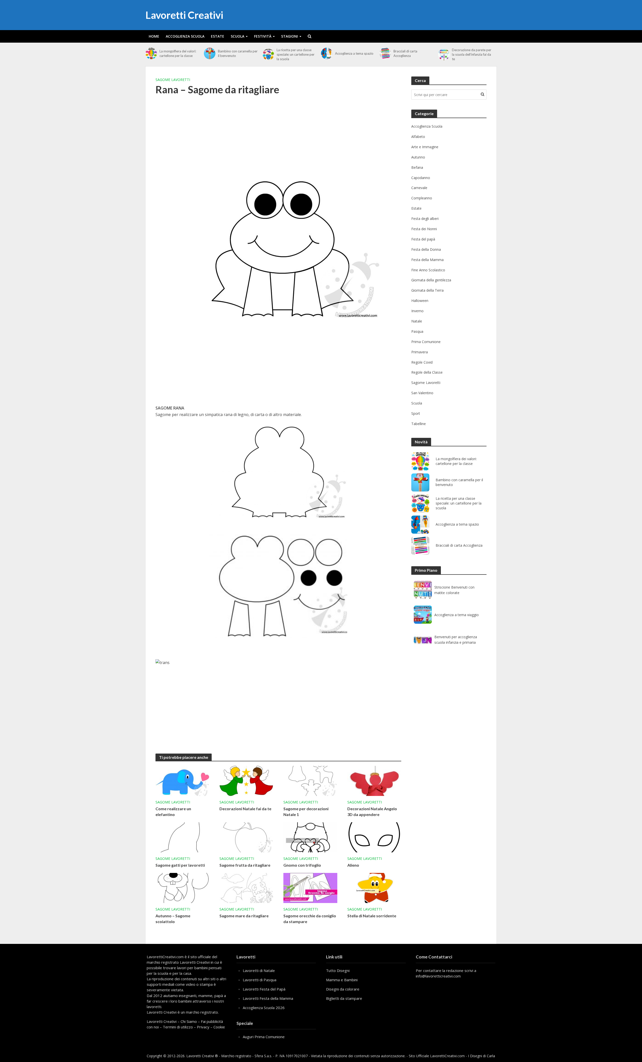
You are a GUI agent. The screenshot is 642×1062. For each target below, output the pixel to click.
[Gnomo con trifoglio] (310, 837)
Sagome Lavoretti (172, 79)
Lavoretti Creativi (184, 15)
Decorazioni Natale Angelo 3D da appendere (372, 811)
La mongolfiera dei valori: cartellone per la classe (177, 53)
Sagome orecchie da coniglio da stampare (309, 918)
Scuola (237, 36)
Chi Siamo (189, 1021)
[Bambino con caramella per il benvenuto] (209, 53)
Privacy (203, 1026)
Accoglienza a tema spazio (354, 53)
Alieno (353, 865)
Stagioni (289, 36)
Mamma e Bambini (342, 979)
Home (154, 36)
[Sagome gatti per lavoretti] (182, 837)
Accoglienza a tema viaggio (456, 614)
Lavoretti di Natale (259, 970)
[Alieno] (374, 837)
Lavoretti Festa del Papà (264, 989)
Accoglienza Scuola (185, 36)
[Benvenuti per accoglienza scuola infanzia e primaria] (423, 639)
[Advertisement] (278, 141)
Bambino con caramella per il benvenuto (238, 53)
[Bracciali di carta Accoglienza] (385, 53)
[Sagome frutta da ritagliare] (246, 837)
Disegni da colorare (342, 989)
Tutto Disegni (338, 970)
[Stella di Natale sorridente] (374, 887)
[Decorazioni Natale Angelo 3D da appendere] (374, 780)
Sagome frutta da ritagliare (244, 865)
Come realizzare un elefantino (173, 811)
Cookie (219, 1026)
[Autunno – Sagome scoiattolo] (182, 887)
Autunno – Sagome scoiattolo (172, 918)
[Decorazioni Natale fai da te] (246, 780)
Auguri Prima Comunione (264, 1036)
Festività (262, 36)
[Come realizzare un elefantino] (182, 780)
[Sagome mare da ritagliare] (246, 887)
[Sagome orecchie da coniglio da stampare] (310, 887)
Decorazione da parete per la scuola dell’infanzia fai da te (471, 54)
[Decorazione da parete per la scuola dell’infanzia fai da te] (444, 54)
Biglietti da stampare (344, 998)
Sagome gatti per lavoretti (180, 865)
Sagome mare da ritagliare (244, 915)
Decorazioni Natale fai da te (245, 808)
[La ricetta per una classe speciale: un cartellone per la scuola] (268, 54)
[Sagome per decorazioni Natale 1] (310, 780)
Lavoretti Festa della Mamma (268, 998)
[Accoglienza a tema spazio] (327, 53)
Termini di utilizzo (178, 1026)
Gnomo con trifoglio (302, 865)
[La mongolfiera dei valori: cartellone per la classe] (151, 53)
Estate (217, 36)
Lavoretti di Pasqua (259, 979)
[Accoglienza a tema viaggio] (423, 615)
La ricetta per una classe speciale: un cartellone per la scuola (295, 54)
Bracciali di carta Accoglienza (405, 53)
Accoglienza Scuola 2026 (264, 1007)
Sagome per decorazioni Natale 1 (306, 811)
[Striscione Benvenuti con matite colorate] (423, 590)
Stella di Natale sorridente (371, 915)
